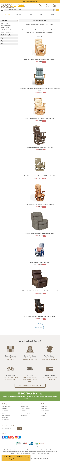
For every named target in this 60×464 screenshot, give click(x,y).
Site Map (43, 415)
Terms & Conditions (6, 415)
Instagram (16, 437)
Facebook (3, 437)
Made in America (5, 413)
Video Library (24, 410)
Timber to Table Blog (25, 408)
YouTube (9, 437)
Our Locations (5, 410)
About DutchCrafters (6, 406)
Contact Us (4, 408)
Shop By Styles (44, 406)
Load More (39, 327)
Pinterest (12, 437)
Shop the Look (44, 408)
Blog (42, 14)
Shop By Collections (45, 410)
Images (19, 14)
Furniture (4, 23)
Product (8, 14)
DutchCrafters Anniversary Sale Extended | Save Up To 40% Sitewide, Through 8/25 (30, 1)
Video (53, 14)
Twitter (6, 437)
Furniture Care (24, 415)
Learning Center (24, 406)
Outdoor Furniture (6, 25)
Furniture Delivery (5, 419)
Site (31, 14)
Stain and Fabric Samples (46, 413)
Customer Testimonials (26, 413)
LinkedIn (19, 437)
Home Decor (5, 27)
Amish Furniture (6, 30)
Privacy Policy (5, 417)
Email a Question (22, 446)
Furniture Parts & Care (7, 32)
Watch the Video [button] (29, 385)
